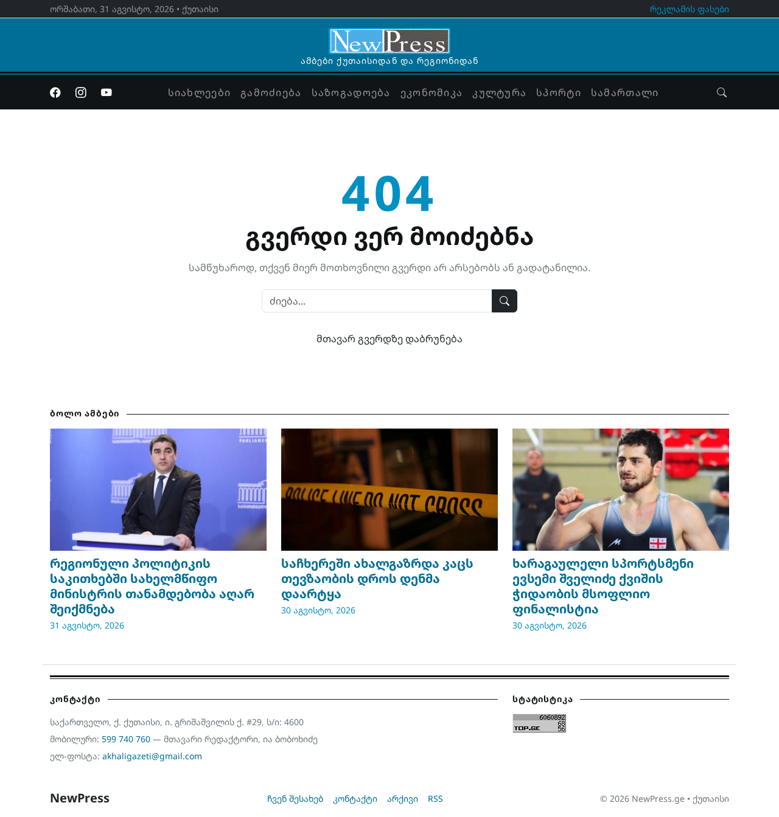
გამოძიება (271, 92)
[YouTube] (106, 92)
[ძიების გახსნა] (721, 92)
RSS (435, 798)
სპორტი (558, 92)
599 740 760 (126, 739)
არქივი (402, 798)
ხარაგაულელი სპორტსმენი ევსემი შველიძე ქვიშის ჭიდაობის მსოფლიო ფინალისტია (603, 586)
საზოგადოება (351, 92)
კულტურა (499, 92)
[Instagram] (80, 92)
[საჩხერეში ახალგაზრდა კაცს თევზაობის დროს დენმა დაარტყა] (389, 489)
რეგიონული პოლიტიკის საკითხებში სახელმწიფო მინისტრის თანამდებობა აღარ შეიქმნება (152, 586)
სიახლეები (199, 92)
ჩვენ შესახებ (295, 798)
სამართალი (625, 92)
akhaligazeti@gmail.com (152, 756)
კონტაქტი (355, 798)
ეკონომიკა (431, 92)
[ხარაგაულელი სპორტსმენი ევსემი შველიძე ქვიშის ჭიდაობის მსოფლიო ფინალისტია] (620, 489)
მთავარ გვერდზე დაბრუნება (389, 338)
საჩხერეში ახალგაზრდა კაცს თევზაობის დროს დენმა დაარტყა (377, 578)
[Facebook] (55, 92)
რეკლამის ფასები (689, 9)
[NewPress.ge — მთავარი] (389, 35)
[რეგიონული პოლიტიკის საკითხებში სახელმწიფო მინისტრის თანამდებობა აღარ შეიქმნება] (158, 489)
